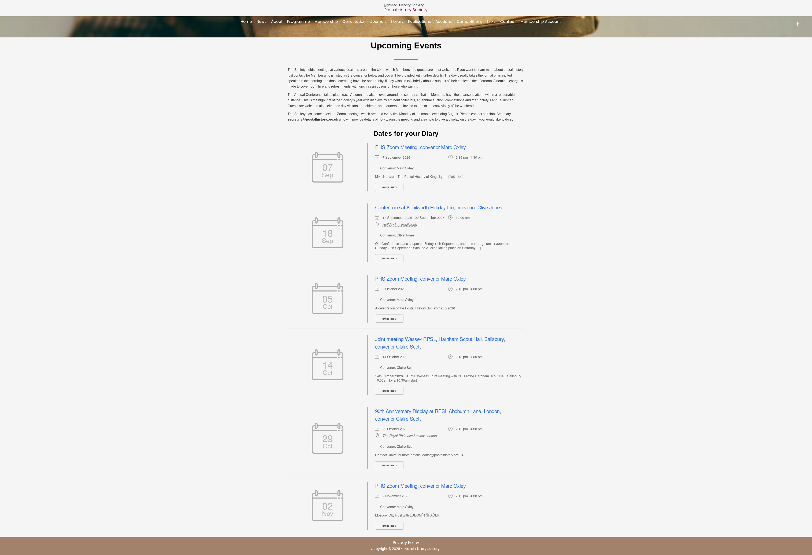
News (261, 21)
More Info (389, 187)
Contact (508, 21)
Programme (298, 21)
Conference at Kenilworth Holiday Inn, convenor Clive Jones (438, 207)
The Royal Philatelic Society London (410, 435)
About (277, 21)
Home (246, 21)
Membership (326, 21)
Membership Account (540, 21)
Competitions (469, 21)
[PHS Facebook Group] (798, 24)
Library (397, 21)
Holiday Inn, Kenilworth (400, 224)
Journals (378, 21)
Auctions (443, 21)
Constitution (354, 21)
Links (491, 21)
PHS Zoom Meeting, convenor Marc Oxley (420, 147)
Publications (419, 21)
